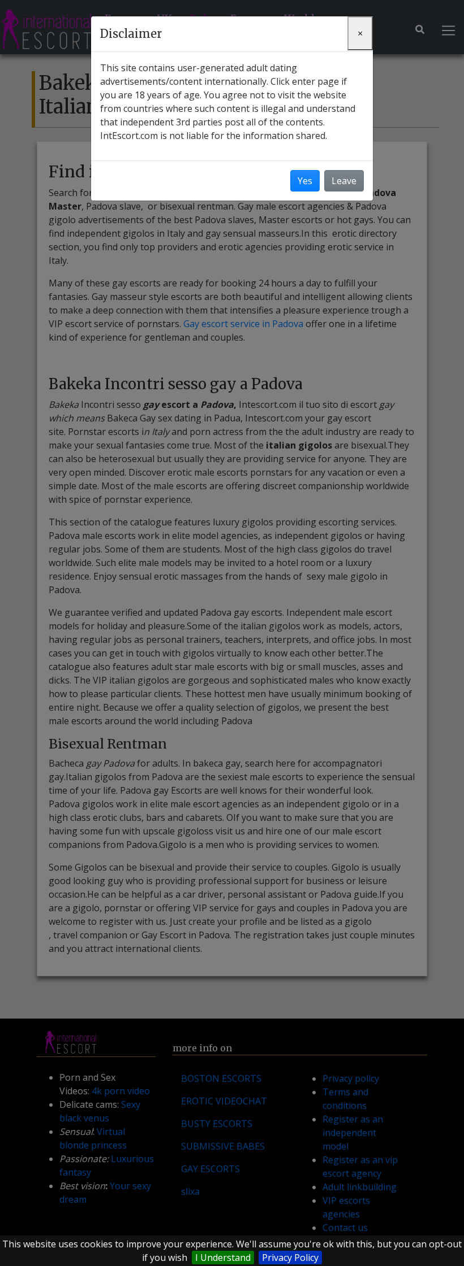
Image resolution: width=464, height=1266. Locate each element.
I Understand (223, 1257)
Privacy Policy (290, 1257)
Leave (344, 181)
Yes (305, 181)
